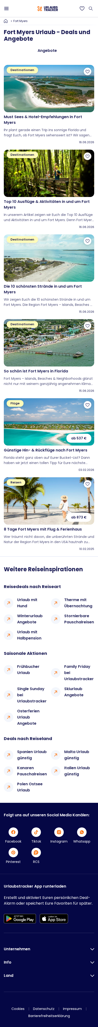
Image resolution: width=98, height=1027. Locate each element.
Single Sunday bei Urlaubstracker (32, 695)
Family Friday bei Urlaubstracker (79, 673)
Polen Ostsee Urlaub (30, 787)
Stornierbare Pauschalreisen (79, 619)
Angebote (47, 50)
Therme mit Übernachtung (78, 603)
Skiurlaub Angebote (73, 692)
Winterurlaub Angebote (30, 619)
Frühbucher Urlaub (28, 669)
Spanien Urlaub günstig (32, 755)
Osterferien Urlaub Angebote (28, 717)
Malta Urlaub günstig (76, 755)
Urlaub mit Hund (27, 603)
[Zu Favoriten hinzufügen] (87, 71)
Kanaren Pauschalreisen (32, 771)
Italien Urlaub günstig (77, 771)
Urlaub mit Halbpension (29, 635)
